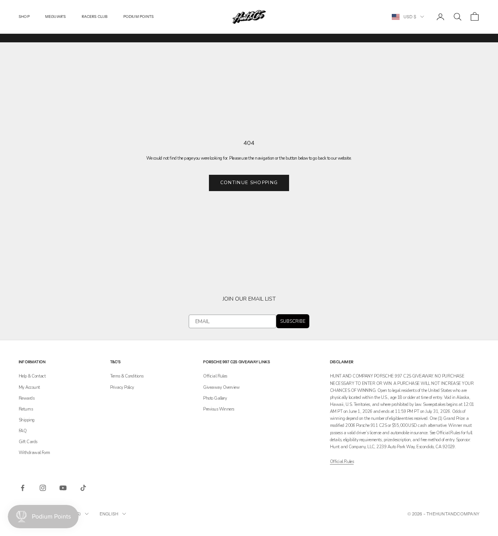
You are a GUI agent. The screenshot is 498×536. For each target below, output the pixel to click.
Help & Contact (32, 376)
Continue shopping (249, 182)
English (109, 514)
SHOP (24, 16)
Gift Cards (28, 442)
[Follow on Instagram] (43, 488)
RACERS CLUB (95, 16)
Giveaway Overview (221, 387)
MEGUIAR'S (55, 16)
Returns (26, 409)
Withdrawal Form (34, 453)
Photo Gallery (215, 398)
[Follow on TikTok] (83, 488)
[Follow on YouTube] (63, 488)
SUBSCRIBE (292, 321)
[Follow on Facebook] (22, 488)
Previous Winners (218, 409)
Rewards (26, 398)
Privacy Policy (122, 387)
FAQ (22, 431)
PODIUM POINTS (138, 16)
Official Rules (215, 376)
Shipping (27, 420)
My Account (29, 387)
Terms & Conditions (127, 376)
